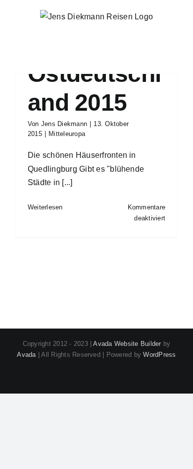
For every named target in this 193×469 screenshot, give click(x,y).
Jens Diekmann (64, 124)
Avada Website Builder (127, 343)
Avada (26, 354)
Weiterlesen (45, 207)
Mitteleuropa (66, 133)
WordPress (159, 354)
